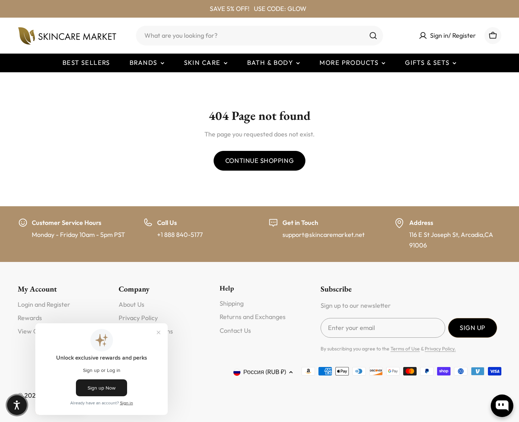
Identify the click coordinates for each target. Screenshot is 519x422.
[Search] (373, 35)
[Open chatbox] (502, 406)
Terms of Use (405, 348)
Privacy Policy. (440, 348)
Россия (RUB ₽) (264, 372)
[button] (17, 405)
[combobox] (259, 35)
